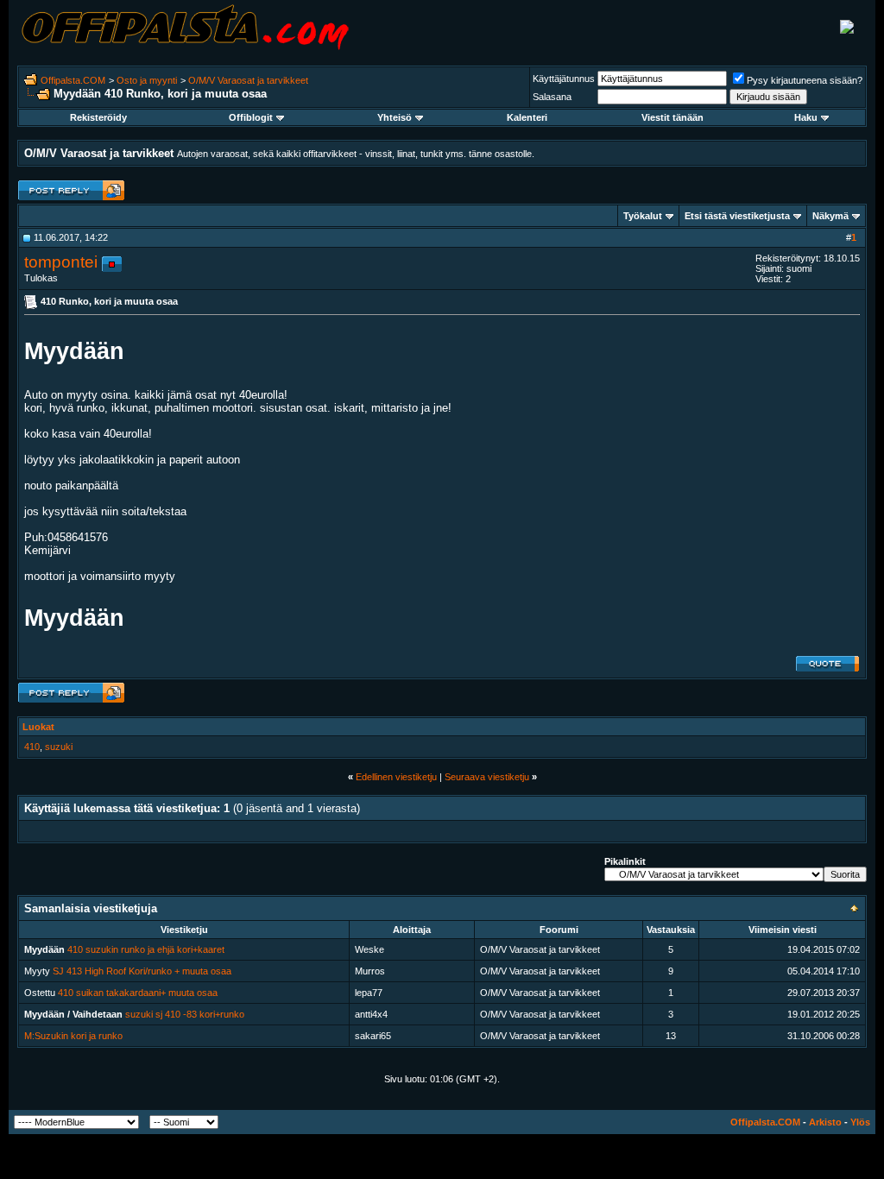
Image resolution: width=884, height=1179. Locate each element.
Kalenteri (527, 117)
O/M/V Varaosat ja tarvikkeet (248, 80)
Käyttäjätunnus (564, 78)
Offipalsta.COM (73, 80)
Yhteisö (394, 117)
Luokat (38, 727)
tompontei (61, 262)
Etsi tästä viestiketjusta (737, 216)
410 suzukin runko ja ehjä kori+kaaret (145, 949)
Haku (806, 117)
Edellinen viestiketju (396, 777)
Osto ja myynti (147, 80)
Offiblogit (251, 117)
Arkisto (825, 1122)
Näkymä (830, 216)
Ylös (860, 1122)
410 (32, 746)
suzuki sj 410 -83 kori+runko (184, 1014)
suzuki (59, 746)
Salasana (552, 96)
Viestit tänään (672, 117)
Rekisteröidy (98, 117)
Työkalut (642, 216)
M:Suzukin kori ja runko (73, 1036)
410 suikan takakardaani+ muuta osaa (138, 992)
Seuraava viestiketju (487, 777)
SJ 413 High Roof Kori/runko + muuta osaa (142, 971)
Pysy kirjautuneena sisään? (804, 80)
